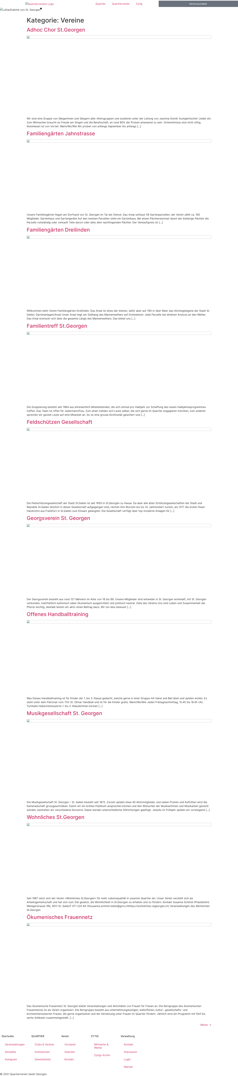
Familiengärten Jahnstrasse (61, 133)
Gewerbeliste (43, 1059)
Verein (65, 1036)
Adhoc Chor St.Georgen (56, 30)
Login (127, 1059)
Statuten (69, 1051)
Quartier (101, 3)
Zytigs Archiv (102, 1055)
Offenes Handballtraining (57, 614)
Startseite (8, 1036)
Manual (128, 1066)
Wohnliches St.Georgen (55, 817)
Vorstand (69, 1044)
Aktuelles (10, 1051)
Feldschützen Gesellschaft (59, 422)
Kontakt (69, 1059)
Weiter (205, 1024)
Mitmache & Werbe (101, 1046)
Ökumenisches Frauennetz (60, 917)
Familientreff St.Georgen (57, 326)
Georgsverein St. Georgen (58, 518)
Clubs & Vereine (44, 1044)
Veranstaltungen (15, 1044)
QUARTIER (37, 1036)
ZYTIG (95, 1036)
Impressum (130, 1051)
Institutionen (42, 1051)
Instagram (11, 1059)
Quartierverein (121, 3)
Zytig (139, 3)
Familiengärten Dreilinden (58, 230)
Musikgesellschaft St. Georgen (64, 713)
